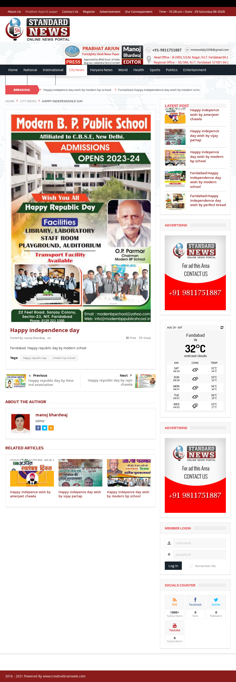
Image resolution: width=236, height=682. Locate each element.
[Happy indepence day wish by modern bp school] (175, 158)
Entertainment (194, 70)
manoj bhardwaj (34, 338)
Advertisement (110, 11)
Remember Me (205, 566)
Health (138, 70)
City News (76, 70)
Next (124, 375)
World (123, 70)
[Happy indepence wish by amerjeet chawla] (175, 116)
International (53, 70)
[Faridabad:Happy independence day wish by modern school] (175, 179)
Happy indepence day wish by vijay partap (80, 494)
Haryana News (101, 70)
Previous (40, 375)
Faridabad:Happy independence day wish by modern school (131, 90)
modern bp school (64, 358)
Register (89, 11)
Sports (155, 70)
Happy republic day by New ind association (51, 382)
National (30, 70)
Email (147, 338)
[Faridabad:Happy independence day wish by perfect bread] (175, 202)
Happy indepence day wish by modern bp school (48, 90)
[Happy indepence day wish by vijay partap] (175, 137)
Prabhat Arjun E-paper (42, 11)
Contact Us (70, 11)
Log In (173, 565)
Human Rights (41, 80)
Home (13, 70)
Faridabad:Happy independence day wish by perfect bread (208, 200)
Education (16, 80)
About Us (14, 11)
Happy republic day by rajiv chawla (110, 382)
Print (133, 338)
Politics (171, 70)
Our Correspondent (139, 11)
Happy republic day (35, 358)
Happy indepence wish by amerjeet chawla (30, 494)
